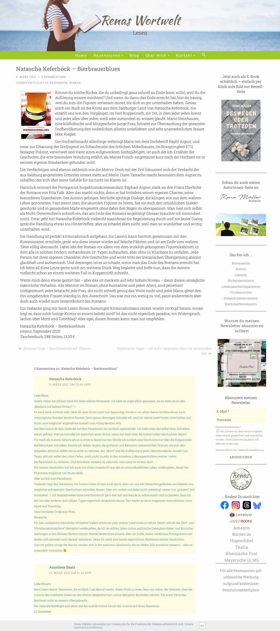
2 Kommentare (53, 77)
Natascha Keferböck (65, 379)
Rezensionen (107, 55)
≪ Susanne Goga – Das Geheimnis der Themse (54, 348)
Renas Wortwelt (140, 20)
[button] (203, 55)
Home (81, 55)
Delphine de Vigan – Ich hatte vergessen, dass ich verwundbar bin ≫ (164, 350)
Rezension (59, 83)
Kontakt (184, 55)
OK (202, 625)
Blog (134, 55)
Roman (75, 83)
